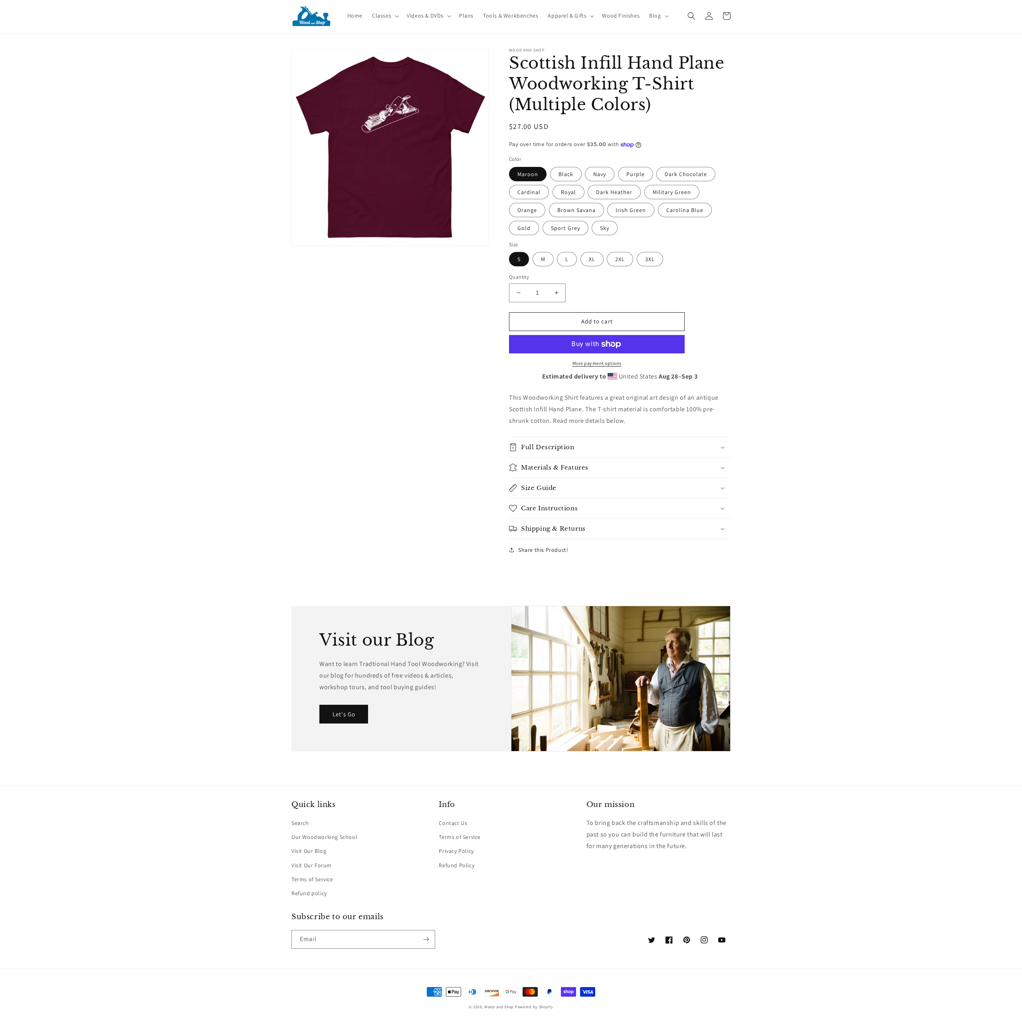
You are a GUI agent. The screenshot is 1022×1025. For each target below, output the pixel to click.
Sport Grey (565, 228)
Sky (604, 228)
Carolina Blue (684, 210)
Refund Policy (456, 865)
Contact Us (453, 823)
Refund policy (309, 893)
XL (592, 259)
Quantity (519, 277)
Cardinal (529, 192)
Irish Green (631, 210)
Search (300, 823)
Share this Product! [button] (543, 549)
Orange (527, 210)
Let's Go (344, 714)
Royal (568, 192)
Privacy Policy (456, 850)
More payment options (597, 363)
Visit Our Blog (308, 850)
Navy (599, 174)
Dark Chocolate (686, 174)
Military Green (672, 192)
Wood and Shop (499, 1006)
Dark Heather (614, 192)
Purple (635, 174)
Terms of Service (312, 879)
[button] (384, 15)
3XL (650, 259)
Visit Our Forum (311, 865)
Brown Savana (576, 210)
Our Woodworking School (324, 837)
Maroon (527, 174)
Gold (524, 228)
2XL (620, 259)
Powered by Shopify (534, 1006)
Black (566, 174)
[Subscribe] (426, 939)
